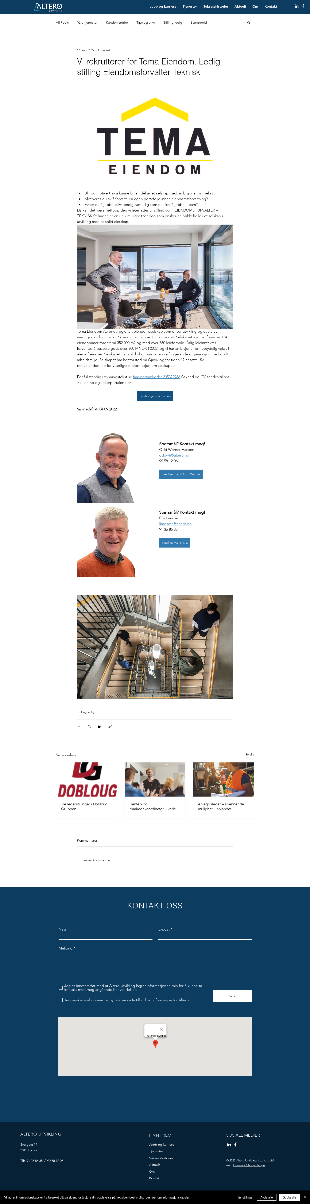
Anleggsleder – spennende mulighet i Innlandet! (221, 806)
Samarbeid (199, 22)
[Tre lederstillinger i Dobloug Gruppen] (86, 779)
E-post (164, 929)
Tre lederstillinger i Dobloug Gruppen (84, 806)
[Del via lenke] (110, 726)
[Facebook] (303, 6)
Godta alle (289, 1197)
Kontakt (155, 1178)
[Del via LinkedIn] (100, 726)
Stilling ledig (172, 22)
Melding (66, 948)
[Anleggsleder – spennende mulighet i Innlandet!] (223, 779)
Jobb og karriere (161, 1144)
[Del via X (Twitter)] (89, 726)
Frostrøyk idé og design (249, 1165)
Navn (63, 929)
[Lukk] (304, 1197)
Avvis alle (266, 1197)
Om (152, 1171)
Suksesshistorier (161, 1158)
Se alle (249, 754)
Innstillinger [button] (245, 1197)
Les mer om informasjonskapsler (167, 1197)
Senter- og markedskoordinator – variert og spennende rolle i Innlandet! (154, 806)
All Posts (62, 22)
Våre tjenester (87, 22)
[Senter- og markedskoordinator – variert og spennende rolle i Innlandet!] (155, 779)
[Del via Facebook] (79, 726)
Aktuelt (154, 1165)
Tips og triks (145, 22)
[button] (249, 22)
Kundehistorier (117, 22)
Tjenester (156, 1151)
